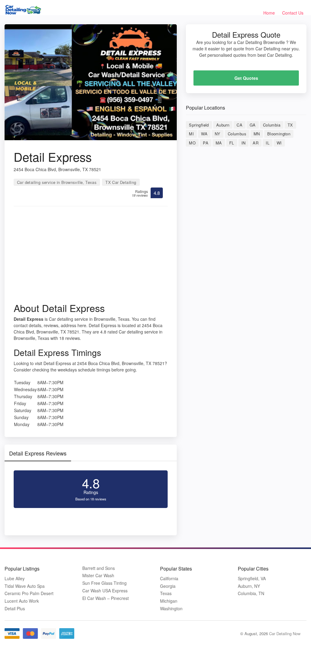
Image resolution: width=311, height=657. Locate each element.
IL (267, 143)
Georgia (168, 586)
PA (205, 143)
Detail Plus (15, 608)
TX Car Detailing (120, 182)
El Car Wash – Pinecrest (105, 598)
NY (217, 134)
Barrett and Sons (98, 568)
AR (255, 143)
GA (253, 125)
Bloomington (278, 134)
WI (279, 143)
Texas (166, 593)
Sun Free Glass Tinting (104, 583)
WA (204, 134)
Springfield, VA (252, 578)
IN (243, 143)
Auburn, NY (249, 586)
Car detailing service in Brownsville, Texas (57, 182)
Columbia (271, 125)
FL (231, 143)
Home (269, 13)
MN (257, 134)
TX (290, 125)
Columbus (237, 134)
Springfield (199, 125)
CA (239, 125)
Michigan (168, 601)
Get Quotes (246, 78)
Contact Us (292, 13)
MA (219, 143)
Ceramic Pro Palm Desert (29, 593)
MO (192, 143)
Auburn (222, 125)
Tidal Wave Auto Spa (25, 586)
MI (191, 134)
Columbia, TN (251, 593)
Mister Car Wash (98, 575)
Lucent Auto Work (22, 601)
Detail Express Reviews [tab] (38, 453)
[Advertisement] (91, 256)
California (169, 578)
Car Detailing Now (284, 633)
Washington (171, 608)
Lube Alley (15, 578)
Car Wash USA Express (105, 590)
